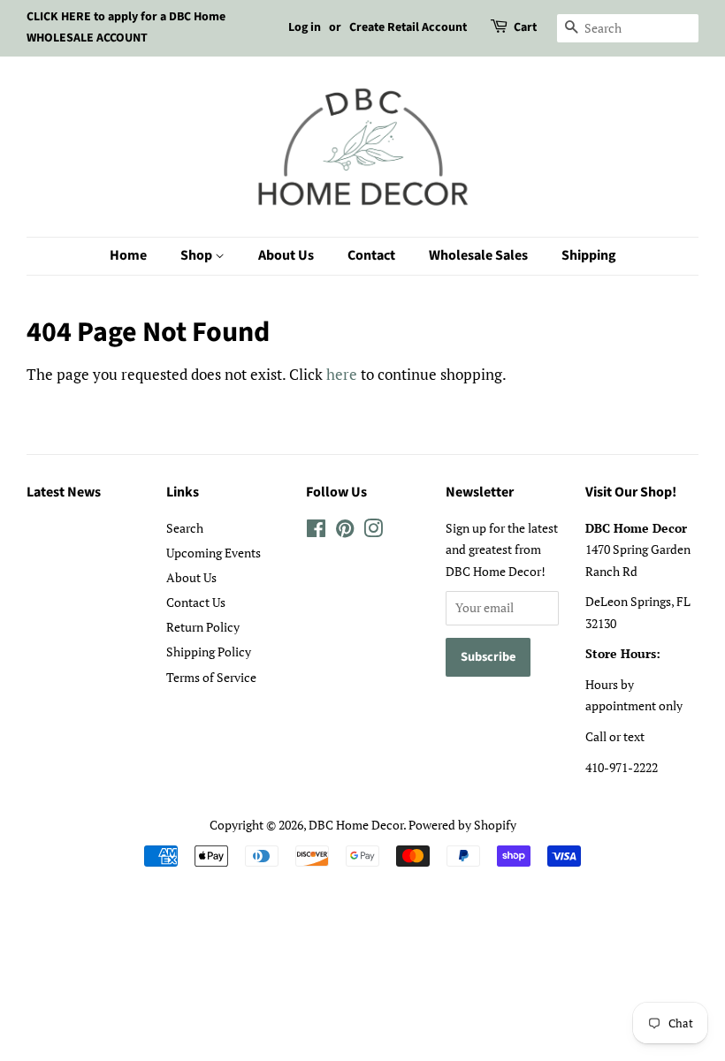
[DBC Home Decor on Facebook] (316, 531)
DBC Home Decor (356, 824)
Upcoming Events (213, 552)
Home (128, 255)
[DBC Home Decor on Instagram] (373, 531)
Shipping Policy (208, 651)
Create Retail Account (408, 27)
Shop (197, 255)
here (341, 374)
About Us (286, 255)
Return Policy (203, 626)
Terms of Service (211, 677)
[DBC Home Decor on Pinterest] (345, 531)
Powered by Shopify (462, 824)
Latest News (64, 492)
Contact (371, 255)
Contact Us (195, 602)
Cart (525, 27)
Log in (304, 27)
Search (184, 527)
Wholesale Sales (478, 255)
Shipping (588, 255)
